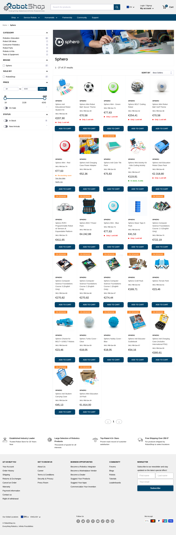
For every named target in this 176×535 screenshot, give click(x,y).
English (35, 517)
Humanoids (50, 17)
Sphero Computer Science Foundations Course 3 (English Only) (64, 285)
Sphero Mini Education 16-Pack (89, 395)
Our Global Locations (10, 517)
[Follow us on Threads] (112, 521)
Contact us (7, 495)
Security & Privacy (45, 479)
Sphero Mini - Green (112, 104)
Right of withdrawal (10, 499)
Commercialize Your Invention (83, 487)
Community (82, 17)
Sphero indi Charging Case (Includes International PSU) (161, 341)
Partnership (67, 17)
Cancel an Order (9, 483)
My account (146, 8)
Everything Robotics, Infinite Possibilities (18, 526)
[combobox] (82, 7)
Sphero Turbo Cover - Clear (88, 340)
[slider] (5, 98)
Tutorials (112, 479)
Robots (112, 475)
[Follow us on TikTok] (102, 521)
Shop (13, 17)
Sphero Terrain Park (160, 281)
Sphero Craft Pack (135, 281)
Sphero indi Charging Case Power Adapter (88, 164)
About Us (41, 467)
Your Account (8, 467)
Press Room (43, 483)
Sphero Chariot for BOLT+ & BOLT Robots (64, 340)
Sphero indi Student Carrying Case (63, 395)
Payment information (11, 491)
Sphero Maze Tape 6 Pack (136, 224)
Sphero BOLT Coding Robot (137, 105)
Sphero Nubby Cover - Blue (113, 340)
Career (40, 471)
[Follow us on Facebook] (78, 521)
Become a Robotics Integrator (83, 467)
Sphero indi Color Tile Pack (112, 164)
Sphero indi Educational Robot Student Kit (62, 107)
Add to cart (65, 128)
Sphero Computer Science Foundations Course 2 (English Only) (88, 285)
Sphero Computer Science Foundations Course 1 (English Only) (112, 285)
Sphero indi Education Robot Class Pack (161, 164)
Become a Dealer (78, 475)
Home (5, 25)
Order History (8, 471)
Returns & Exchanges (12, 479)
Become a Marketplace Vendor (84, 471)
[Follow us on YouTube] (98, 521)
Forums (112, 467)
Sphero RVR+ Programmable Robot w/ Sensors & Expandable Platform (64, 227)
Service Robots (30, 17)
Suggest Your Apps (79, 483)
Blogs (111, 471)
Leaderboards (115, 483)
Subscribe (155, 488)
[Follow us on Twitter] (83, 521)
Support (95, 17)
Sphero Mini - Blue (111, 223)
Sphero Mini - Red (62, 163)
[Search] (117, 7)
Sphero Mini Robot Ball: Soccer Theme (88, 105)
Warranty (6, 487)
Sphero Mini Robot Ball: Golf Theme (160, 105)
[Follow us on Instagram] (88, 521)
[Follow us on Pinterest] (93, 521)
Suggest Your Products (80, 479)
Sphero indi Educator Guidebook (136, 340)
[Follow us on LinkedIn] (107, 521)
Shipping (6, 475)
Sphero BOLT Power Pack (88, 224)
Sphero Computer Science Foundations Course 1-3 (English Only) (161, 227)
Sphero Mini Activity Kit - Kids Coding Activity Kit (137, 165)
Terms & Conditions (46, 475)
